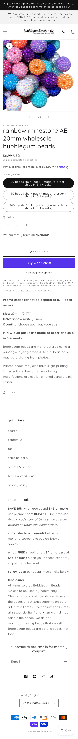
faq (10, 449)
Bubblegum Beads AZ (42, 731)
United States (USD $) (36, 702)
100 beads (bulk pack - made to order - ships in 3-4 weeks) (38, 207)
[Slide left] (29, 116)
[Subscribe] (65, 661)
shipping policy (18, 458)
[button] (5, 31)
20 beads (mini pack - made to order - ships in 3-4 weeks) (39, 183)
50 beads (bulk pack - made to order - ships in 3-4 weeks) (38, 195)
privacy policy (17, 485)
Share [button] (12, 392)
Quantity (8, 217)
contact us (15, 440)
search (12, 431)
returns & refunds (20, 467)
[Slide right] (48, 116)
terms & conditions (21, 476)
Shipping (7, 160)
